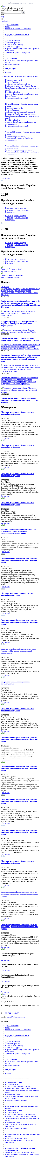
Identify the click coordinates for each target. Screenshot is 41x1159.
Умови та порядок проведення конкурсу (20, 150)
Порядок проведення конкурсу (16, 136)
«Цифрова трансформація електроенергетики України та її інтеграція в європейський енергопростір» (19, 324)
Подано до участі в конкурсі (15, 208)
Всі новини (5, 287)
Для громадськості (12, 41)
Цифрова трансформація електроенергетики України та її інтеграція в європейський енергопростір (18, 651)
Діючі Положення (11, 25)
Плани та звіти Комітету (14, 45)
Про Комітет (5, 21)
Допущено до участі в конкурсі (16, 210)
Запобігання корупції (13, 47)
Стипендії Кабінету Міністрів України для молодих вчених (12, 276)
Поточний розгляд (12, 82)
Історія (7, 27)
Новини (8, 72)
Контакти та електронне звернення (18, 29)
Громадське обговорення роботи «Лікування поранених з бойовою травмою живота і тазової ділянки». (19, 400)
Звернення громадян (13, 43)
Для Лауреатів (11, 59)
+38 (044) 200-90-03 (11, 1013)
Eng (2, 17)
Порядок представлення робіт (17, 35)
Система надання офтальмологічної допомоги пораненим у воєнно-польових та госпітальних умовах (19, 560)
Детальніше (5, 179)
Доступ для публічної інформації (17, 53)
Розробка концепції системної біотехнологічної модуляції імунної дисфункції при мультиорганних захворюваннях (19, 531)
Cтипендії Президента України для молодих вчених (12, 270)
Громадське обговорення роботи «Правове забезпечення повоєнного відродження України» (20, 339)
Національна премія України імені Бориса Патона (19, 76)
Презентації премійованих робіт (17, 98)
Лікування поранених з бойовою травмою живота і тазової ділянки (17, 413)
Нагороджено (10, 212)
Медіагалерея (10, 68)
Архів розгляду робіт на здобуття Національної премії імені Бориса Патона (20, 85)
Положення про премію (14, 80)
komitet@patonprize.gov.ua (15, 1017)
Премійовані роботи (12, 92)
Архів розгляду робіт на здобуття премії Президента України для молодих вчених (20, 113)
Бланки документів (12, 64)
